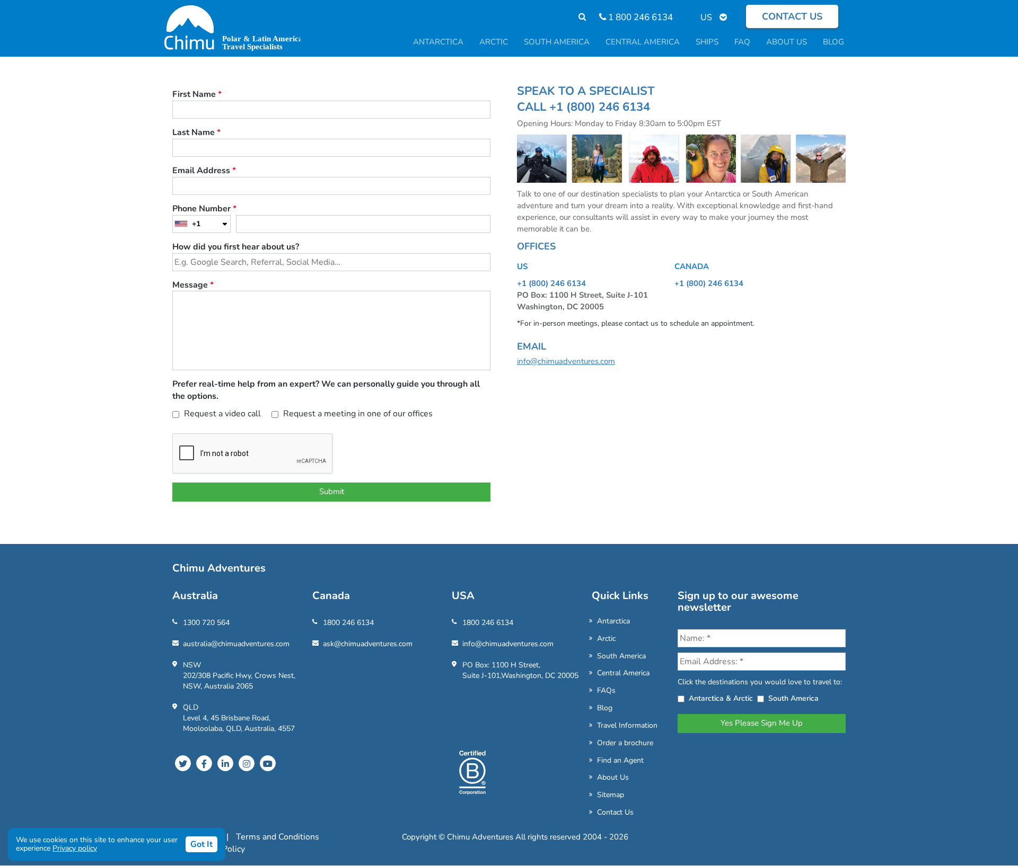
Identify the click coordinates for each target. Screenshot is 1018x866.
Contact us (792, 16)
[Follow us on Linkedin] (225, 763)
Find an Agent (620, 760)
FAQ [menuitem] (742, 42)
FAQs (606, 690)
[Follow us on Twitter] (183, 763)
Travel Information (627, 725)
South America (621, 656)
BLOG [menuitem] (833, 42)
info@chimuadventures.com (566, 361)
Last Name (196, 132)
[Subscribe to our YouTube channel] (268, 763)
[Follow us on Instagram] (246, 763)
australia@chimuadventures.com (236, 644)
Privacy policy (74, 848)
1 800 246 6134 (639, 17)
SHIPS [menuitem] (707, 42)
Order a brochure (625, 743)
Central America (623, 673)
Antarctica (613, 621)
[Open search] (577, 17)
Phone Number (204, 209)
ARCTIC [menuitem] (493, 42)
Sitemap (610, 795)
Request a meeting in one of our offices (357, 413)
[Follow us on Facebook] (204, 763)
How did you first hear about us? (235, 247)
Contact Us (615, 812)
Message (193, 285)
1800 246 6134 (348, 623)
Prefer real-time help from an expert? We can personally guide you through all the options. (326, 390)
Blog (604, 708)
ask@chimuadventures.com (368, 644)
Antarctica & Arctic (721, 698)
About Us (613, 777)
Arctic (606, 638)
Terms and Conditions (277, 837)
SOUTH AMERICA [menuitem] (557, 42)
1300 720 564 (206, 623)
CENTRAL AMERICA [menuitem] (642, 42)
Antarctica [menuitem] (438, 42)
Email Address (204, 170)
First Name (197, 94)
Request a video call (221, 413)
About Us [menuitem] (786, 42)
